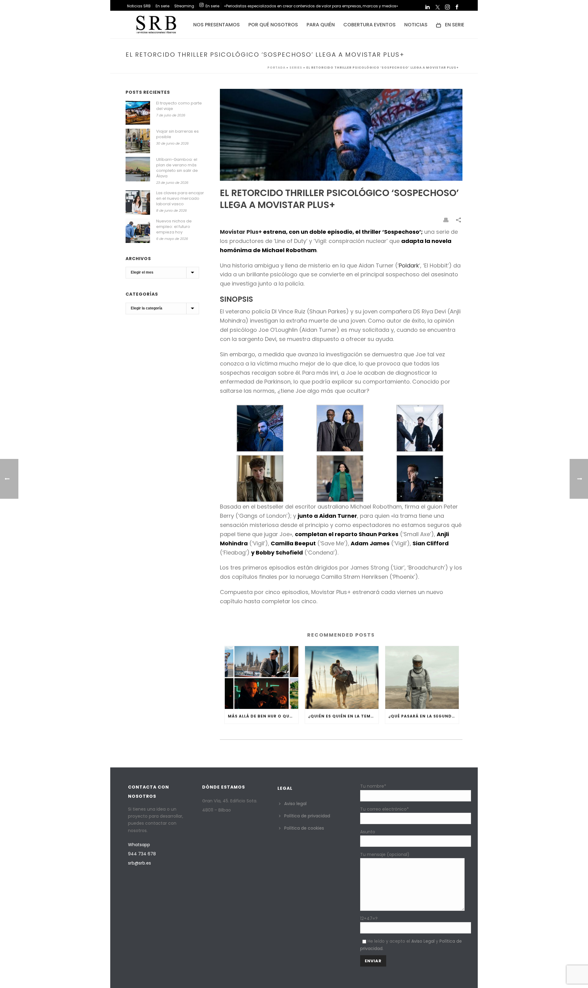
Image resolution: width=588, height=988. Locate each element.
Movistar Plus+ (241, 232)
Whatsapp (139, 845)
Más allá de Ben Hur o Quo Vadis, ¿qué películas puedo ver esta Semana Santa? (263, 716)
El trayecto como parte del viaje (179, 106)
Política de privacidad (307, 816)
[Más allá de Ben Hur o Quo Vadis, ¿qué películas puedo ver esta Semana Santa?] (261, 677)
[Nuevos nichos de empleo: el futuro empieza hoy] (138, 230)
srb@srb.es (139, 863)
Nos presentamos (216, 24)
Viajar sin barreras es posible (177, 134)
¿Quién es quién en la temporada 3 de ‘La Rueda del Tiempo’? (343, 716)
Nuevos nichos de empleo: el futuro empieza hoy (174, 226)
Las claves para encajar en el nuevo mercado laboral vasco (180, 198)
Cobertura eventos (369, 24)
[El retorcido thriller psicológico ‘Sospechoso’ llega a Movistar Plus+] (341, 135)
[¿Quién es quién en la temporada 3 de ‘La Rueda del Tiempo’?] (342, 677)
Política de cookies (304, 828)
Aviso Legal (423, 941)
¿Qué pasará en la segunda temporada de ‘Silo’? (423, 716)
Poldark (409, 265)
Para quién (321, 24)
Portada (276, 67)
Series (295, 67)
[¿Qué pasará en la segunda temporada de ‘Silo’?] (422, 677)
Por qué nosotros (273, 24)
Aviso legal (295, 804)
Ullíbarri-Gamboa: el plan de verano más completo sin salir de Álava (177, 168)
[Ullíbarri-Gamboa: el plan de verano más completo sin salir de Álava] (138, 169)
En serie (454, 24)
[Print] (446, 219)
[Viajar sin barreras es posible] (138, 141)
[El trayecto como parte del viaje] (138, 112)
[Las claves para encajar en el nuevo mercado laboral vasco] (138, 202)
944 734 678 (142, 854)
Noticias (416, 24)
